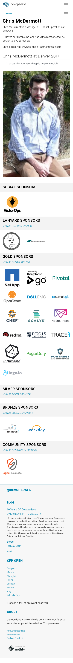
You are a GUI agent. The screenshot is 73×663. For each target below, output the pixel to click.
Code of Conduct (15, 638)
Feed (9, 551)
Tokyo (9, 591)
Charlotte (11, 583)
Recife (10, 579)
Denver (8, 13)
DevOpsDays (18, 4)
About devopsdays (16, 630)
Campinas (12, 568)
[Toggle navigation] (66, 5)
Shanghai (11, 576)
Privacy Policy (13, 634)
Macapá (10, 572)
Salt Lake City (13, 595)
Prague (10, 587)
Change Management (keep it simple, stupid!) (32, 63)
